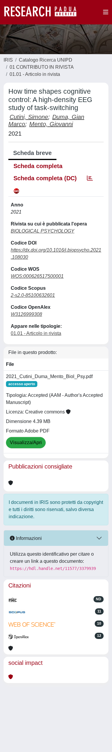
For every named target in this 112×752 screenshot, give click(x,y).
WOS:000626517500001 (37, 276)
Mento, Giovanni (51, 124)
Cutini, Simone (29, 117)
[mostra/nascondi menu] (105, 12)
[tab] (90, 178)
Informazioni (28, 538)
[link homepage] (43, 12)
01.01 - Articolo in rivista (35, 74)
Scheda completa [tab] (37, 166)
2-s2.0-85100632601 (33, 295)
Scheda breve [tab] (32, 153)
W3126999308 (26, 314)
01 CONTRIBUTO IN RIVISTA (42, 67)
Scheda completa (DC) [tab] (45, 178)
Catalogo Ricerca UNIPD (45, 59)
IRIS (8, 59)
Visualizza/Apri (26, 442)
